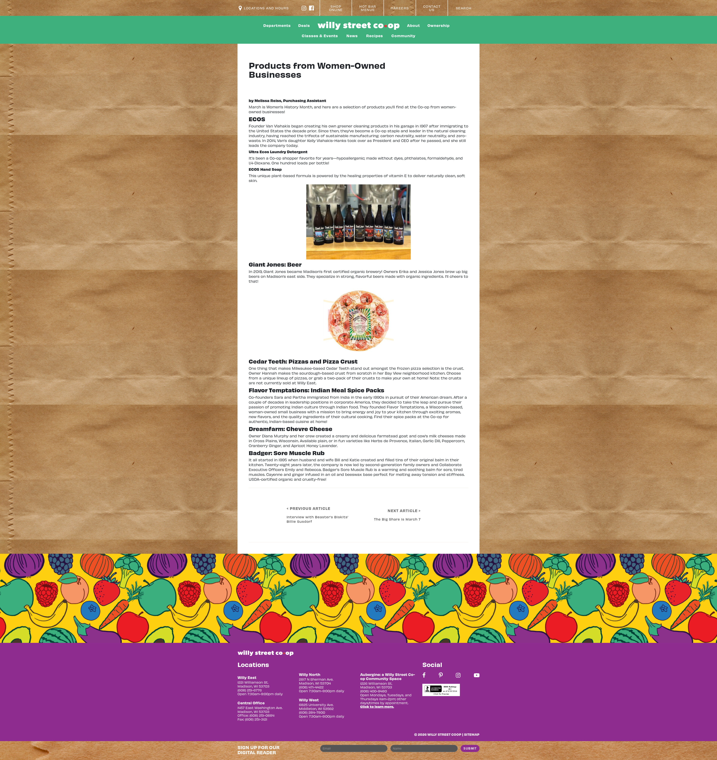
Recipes (374, 35)
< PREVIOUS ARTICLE (308, 508)
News (352, 35)
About (413, 25)
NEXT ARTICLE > (404, 510)
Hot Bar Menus (367, 8)
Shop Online (336, 8)
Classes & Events (320, 35)
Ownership (438, 25)
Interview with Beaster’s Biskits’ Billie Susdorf (317, 519)
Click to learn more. (377, 706)
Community (403, 35)
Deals (304, 25)
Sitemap (471, 734)
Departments (277, 25)
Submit (470, 748)
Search (464, 8)
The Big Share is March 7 (397, 519)
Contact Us (432, 8)
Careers (400, 8)
